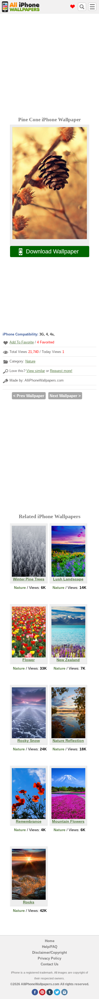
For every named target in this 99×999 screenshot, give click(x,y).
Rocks (28, 902)
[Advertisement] (49, 65)
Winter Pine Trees (28, 579)
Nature (30, 361)
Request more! (61, 371)
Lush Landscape (68, 579)
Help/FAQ (49, 947)
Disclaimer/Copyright (49, 953)
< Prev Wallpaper (28, 395)
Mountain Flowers (68, 821)
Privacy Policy (49, 958)
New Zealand (68, 660)
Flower (28, 660)
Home (49, 941)
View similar (35, 371)
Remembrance (28, 821)
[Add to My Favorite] (5, 342)
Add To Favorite (22, 342)
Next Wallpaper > (65, 395)
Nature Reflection (68, 740)
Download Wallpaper (52, 251)
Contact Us (49, 964)
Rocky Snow (28, 740)
